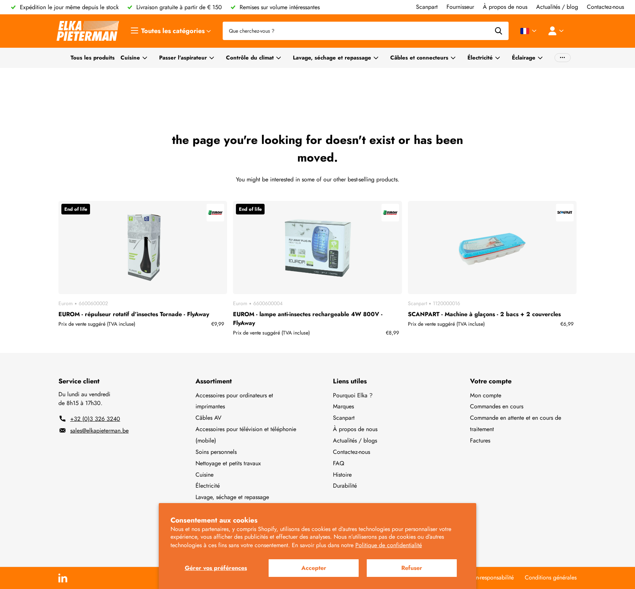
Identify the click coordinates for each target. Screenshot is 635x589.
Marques (343, 406)
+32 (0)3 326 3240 (95, 419)
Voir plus (563, 58)
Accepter (313, 568)
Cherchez (498, 31)
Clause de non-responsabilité (478, 577)
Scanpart (344, 417)
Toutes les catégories (174, 31)
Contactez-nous (351, 452)
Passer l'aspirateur (183, 58)
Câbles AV (208, 417)
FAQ (338, 463)
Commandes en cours (496, 406)
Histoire (342, 474)
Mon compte (485, 395)
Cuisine (130, 58)
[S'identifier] (557, 31)
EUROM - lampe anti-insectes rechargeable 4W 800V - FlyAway (308, 318)
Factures (480, 440)
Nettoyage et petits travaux (228, 463)
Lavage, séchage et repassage (332, 58)
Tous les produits (93, 58)
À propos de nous (355, 429)
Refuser (411, 568)
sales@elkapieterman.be (99, 430)
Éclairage (523, 58)
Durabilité (345, 485)
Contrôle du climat (250, 58)
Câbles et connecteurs (419, 58)
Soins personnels (216, 452)
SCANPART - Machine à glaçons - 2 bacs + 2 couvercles (484, 314)
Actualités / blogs (355, 440)
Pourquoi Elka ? (353, 395)
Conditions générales (551, 577)
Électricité (480, 58)
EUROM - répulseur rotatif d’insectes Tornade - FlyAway (133, 314)
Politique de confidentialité (388, 545)
